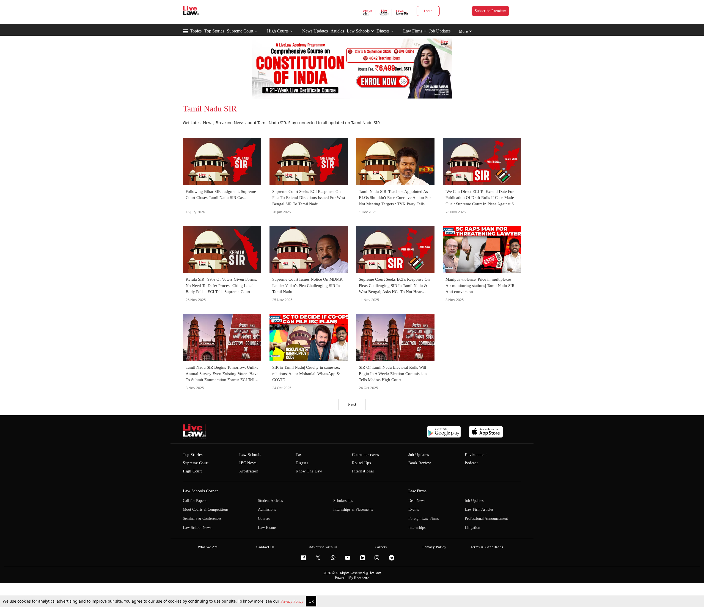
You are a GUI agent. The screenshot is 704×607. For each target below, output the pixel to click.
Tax (299, 455)
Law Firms (412, 31)
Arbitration (248, 471)
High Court (192, 471)
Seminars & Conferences (202, 518)
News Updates (315, 31)
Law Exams (267, 528)
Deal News (416, 501)
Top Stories (214, 31)
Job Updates (439, 31)
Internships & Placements (353, 509)
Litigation (472, 528)
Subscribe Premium (491, 11)
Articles (337, 31)
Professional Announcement (486, 518)
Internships (416, 528)
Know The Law (309, 471)
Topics (196, 31)
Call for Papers (194, 501)
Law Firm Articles (479, 509)
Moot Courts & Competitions (205, 509)
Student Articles (270, 501)
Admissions (267, 509)
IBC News (248, 463)
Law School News (197, 528)
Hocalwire (361, 578)
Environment (476, 455)
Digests (382, 31)
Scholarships (343, 501)
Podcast (471, 463)
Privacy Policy (292, 601)
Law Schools (358, 31)
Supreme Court (240, 31)
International (363, 471)
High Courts (277, 31)
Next (352, 404)
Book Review (419, 463)
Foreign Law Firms (423, 518)
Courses (264, 518)
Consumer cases (365, 455)
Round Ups (361, 463)
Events (413, 509)
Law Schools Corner (200, 491)
